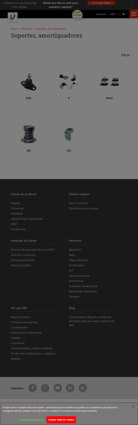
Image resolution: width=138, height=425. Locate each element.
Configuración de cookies (31, 419)
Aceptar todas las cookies (61, 419)
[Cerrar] (133, 406)
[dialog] (69, 413)
